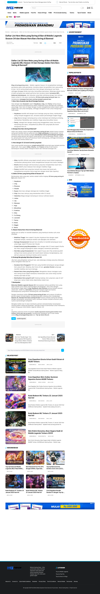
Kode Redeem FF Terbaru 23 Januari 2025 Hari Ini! (14, 491)
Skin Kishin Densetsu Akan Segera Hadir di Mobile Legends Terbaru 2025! (45, 432)
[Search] (60, 7)
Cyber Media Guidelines (25, 581)
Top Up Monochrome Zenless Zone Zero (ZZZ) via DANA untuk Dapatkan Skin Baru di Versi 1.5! (54, 467)
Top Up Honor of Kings (61, 576)
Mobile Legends (24, 13)
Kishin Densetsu (42, 436)
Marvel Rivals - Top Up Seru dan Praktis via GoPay (46, 2)
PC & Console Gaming (60, 13)
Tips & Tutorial (81, 13)
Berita (14, 13)
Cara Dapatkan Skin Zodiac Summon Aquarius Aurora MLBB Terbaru (43, 378)
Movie (89, 13)
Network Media (61, 581)
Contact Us (15, 581)
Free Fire (33, 13)
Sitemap (76, 581)
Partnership (69, 581)
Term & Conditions (51, 581)
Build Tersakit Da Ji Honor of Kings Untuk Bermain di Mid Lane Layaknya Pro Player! (80, 89)
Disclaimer (34, 581)
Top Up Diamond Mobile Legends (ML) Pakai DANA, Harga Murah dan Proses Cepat (14, 467)
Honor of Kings (42, 13)
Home (9, 13)
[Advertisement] (81, 211)
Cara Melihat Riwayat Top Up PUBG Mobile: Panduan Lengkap (80, 172)
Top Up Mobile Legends (62, 571)
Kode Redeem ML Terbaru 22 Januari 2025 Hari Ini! (45, 397)
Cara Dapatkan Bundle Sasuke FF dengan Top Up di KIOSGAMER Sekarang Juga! (55, 491)
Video (10, 17)
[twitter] (6, 51)
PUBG (50, 13)
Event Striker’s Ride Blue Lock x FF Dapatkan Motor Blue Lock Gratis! (78, 110)
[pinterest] (6, 59)
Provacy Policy (42, 581)
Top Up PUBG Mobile (74, 166)
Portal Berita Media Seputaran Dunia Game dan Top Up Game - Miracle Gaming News (50, 587)
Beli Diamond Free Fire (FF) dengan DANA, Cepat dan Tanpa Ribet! (35, 467)
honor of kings (73, 84)
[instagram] (86, 582)
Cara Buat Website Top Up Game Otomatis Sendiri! (80, 151)
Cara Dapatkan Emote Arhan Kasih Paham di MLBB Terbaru (46, 360)
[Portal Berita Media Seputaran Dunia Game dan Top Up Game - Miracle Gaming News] (14, 9)
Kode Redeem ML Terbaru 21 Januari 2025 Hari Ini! (45, 414)
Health (18, 17)
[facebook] (6, 47)
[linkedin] (6, 64)
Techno (72, 13)
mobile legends (14, 32)
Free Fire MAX (72, 105)
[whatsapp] (6, 55)
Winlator (71, 125)
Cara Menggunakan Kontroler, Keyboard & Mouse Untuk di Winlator (80, 130)
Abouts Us (8, 581)
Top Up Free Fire (60, 574)
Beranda (7, 32)
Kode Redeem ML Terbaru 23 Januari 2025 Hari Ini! (34, 491)
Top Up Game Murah (42, 315)
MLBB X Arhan (41, 364)
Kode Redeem (41, 400)
